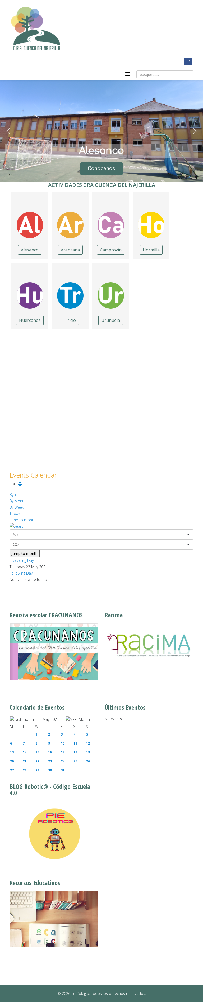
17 (62, 752)
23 (50, 761)
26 (88, 761)
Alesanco (30, 250)
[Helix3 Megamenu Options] (127, 74)
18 (75, 752)
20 (12, 761)
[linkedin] (178, 61)
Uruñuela (110, 320)
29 (37, 770)
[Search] (101, 526)
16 (50, 752)
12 (88, 743)
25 (75, 761)
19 (88, 752)
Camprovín (111, 250)
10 (62, 743)
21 (24, 761)
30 (50, 770)
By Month (18, 500)
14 (24, 752)
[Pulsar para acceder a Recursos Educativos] (54, 919)
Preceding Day (22, 560)
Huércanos (30, 320)
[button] (8, 131)
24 (62, 761)
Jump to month (22, 519)
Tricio (70, 320)
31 (62, 770)
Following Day (21, 573)
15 (37, 752)
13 (12, 752)
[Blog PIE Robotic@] (54, 833)
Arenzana (70, 250)
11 (75, 743)
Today (15, 513)
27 (12, 770)
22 (37, 761)
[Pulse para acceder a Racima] (149, 644)
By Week (17, 507)
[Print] (20, 483)
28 (24, 770)
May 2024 (51, 719)
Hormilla (151, 250)
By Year (16, 494)
